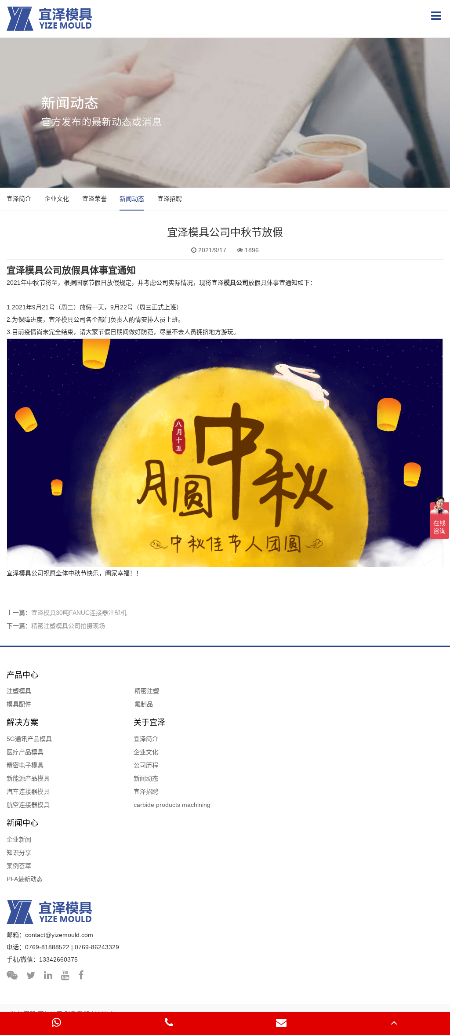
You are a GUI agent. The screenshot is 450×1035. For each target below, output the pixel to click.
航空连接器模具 (28, 804)
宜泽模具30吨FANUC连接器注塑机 (79, 612)
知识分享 (19, 852)
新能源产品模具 (28, 778)
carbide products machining (172, 804)
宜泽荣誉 (94, 198)
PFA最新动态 (25, 878)
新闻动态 (132, 198)
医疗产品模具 (25, 751)
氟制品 (143, 704)
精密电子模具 (25, 765)
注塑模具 (19, 690)
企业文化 (56, 198)
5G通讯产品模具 (29, 738)
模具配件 (19, 704)
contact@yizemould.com (59, 934)
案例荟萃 (19, 865)
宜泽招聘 (169, 198)
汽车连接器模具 (28, 791)
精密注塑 (146, 690)
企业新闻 (19, 839)
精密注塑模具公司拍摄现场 (68, 625)
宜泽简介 (19, 198)
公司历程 (146, 765)
